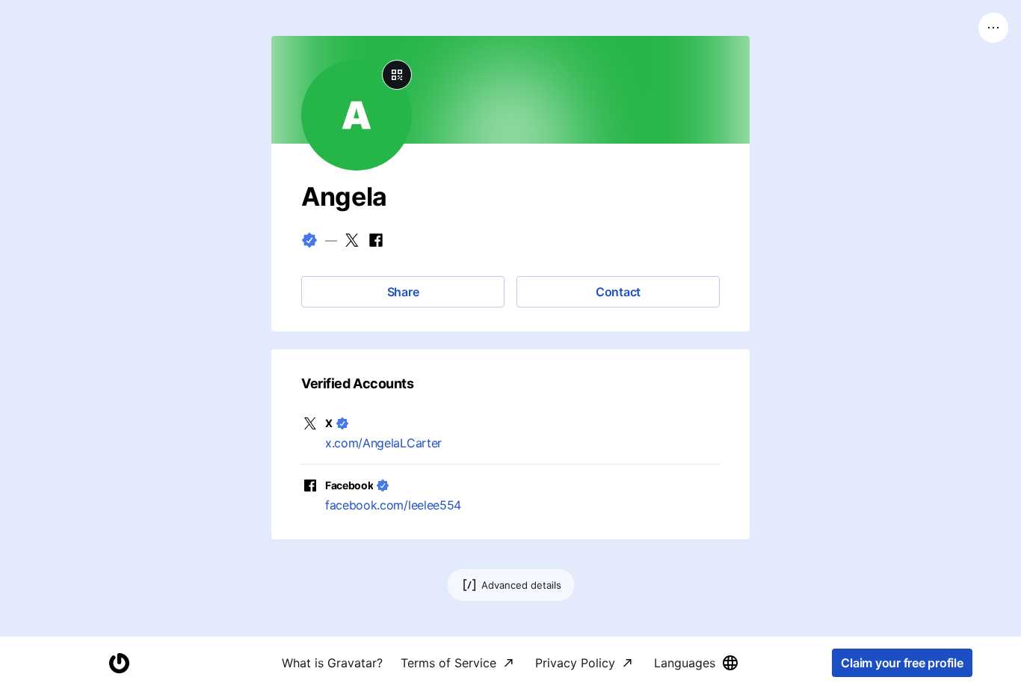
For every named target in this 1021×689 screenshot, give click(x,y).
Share (403, 291)
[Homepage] (119, 663)
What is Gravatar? (332, 662)
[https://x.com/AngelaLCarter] (352, 240)
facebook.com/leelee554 (393, 504)
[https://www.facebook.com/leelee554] (376, 240)
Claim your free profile (902, 662)
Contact (618, 291)
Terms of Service (448, 662)
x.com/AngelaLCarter (383, 442)
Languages (684, 662)
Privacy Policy (575, 662)
